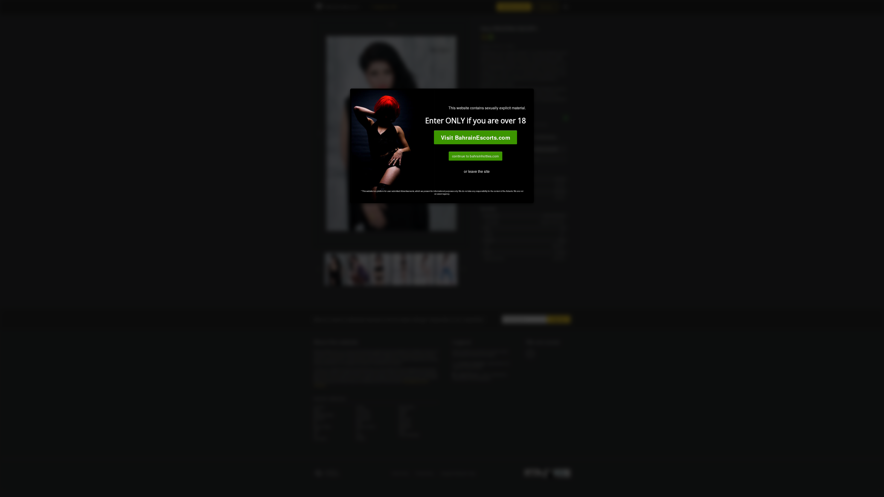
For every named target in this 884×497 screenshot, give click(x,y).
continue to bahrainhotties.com (475, 156)
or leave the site (477, 171)
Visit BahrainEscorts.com (475, 137)
